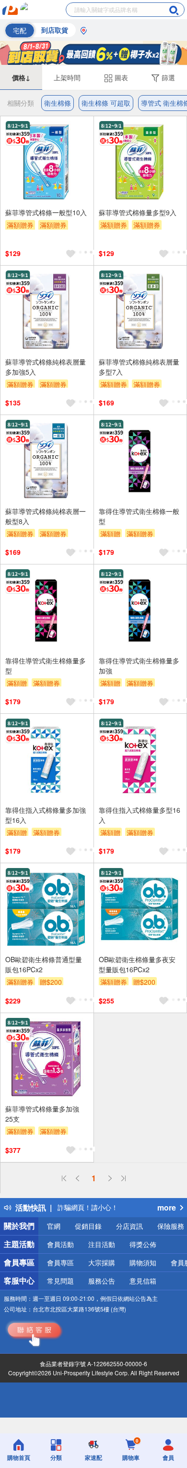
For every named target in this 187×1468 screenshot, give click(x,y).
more (166, 1207)
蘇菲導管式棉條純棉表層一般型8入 (45, 516)
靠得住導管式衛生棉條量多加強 (139, 665)
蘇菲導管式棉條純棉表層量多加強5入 (45, 367)
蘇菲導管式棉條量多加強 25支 (42, 1114)
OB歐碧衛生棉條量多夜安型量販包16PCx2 (137, 964)
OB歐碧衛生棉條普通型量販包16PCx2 (43, 964)
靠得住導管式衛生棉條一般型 (139, 516)
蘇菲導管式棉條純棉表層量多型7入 (139, 367)
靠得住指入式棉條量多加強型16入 (45, 815)
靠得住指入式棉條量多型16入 (139, 815)
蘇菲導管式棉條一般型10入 (46, 212)
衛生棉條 (57, 103)
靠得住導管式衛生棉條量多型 (45, 665)
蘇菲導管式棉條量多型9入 (137, 212)
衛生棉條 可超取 (106, 103)
